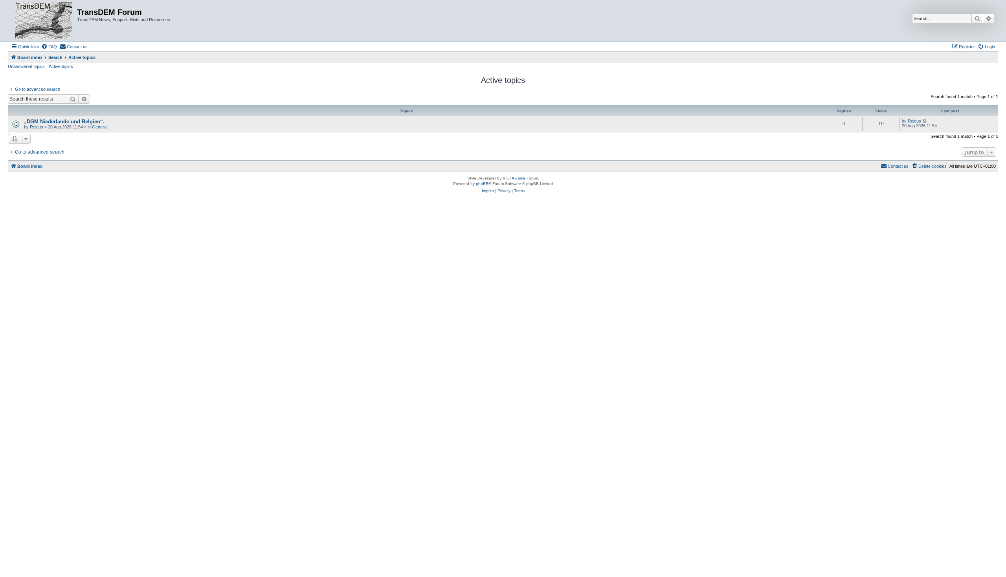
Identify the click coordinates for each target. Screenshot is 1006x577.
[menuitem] (49, 46)
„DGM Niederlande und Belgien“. (64, 122)
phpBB (482, 183)
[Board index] (43, 21)
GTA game (516, 178)
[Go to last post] (924, 121)
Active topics (61, 66)
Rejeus (36, 127)
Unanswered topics (26, 66)
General (99, 127)
